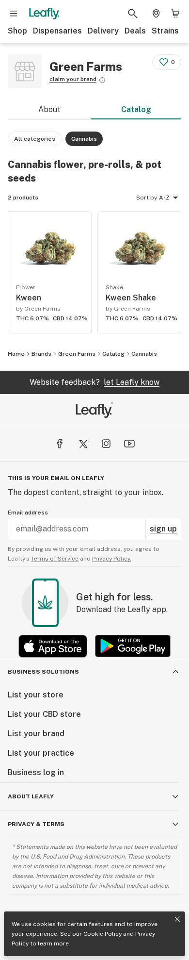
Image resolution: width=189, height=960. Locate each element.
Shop (17, 30)
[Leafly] (44, 13)
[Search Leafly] (133, 13)
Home (16, 353)
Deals (135, 30)
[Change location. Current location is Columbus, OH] (156, 13)
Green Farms (76, 353)
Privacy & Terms (36, 824)
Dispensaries (57, 30)
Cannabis (144, 353)
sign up (163, 528)
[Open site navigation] (13, 13)
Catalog (136, 109)
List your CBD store (44, 714)
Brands (41, 353)
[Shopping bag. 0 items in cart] (175, 13)
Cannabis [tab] (84, 138)
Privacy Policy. (111, 558)
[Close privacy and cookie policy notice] (177, 919)
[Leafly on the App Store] (52, 646)
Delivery (103, 30)
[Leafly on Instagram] (106, 443)
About (49, 109)
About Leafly (31, 796)
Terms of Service (55, 558)
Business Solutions (43, 671)
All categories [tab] (34, 138)
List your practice (41, 753)
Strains (165, 30)
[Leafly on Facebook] (59, 443)
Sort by (146, 197)
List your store (35, 694)
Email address (28, 512)
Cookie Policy (102, 933)
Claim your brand (72, 79)
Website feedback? (94, 382)
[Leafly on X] (82, 443)
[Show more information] (102, 80)
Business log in (36, 772)
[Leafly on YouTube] (129, 443)
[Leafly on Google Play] (133, 646)
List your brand (36, 733)
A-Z (164, 197)
